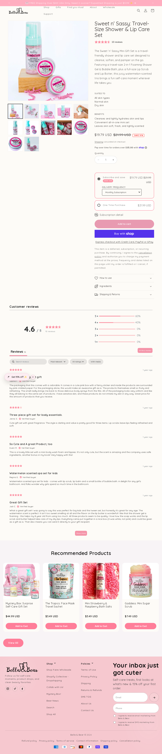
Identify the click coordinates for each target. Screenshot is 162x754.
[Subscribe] (154, 697)
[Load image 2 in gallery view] (31, 111)
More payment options (124, 242)
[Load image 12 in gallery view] (31, 144)
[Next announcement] (153, 3)
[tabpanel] (81, 449)
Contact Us (87, 710)
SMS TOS (86, 696)
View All (13, 642)
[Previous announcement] (9, 3)
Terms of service (65, 740)
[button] (138, 10)
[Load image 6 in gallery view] (15, 127)
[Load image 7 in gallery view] (31, 127)
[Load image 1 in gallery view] (15, 111)
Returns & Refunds (91, 690)
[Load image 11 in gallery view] (15, 144)
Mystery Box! (54, 693)
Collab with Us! (55, 687)
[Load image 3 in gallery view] (48, 111)
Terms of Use (88, 669)
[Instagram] (7, 688)
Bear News (53, 700)
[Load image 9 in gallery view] (64, 127)
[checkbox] (95, 362)
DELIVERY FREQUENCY (114, 187)
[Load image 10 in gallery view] (81, 127)
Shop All (51, 714)
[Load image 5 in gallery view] (81, 111)
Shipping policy (108, 740)
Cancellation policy (129, 740)
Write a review (145, 350)
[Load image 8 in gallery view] (48, 127)
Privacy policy (46, 740)
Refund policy (29, 740)
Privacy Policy (89, 676)
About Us (86, 703)
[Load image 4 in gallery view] (64, 111)
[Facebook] (22, 688)
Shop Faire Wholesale (59, 669)
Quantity (99, 153)
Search (50, 707)
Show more (81, 533)
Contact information (87, 740)
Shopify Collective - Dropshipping (58, 678)
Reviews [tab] (18, 351)
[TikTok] (15, 688)
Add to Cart (21, 626)
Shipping (99, 142)
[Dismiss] (33, 377)
